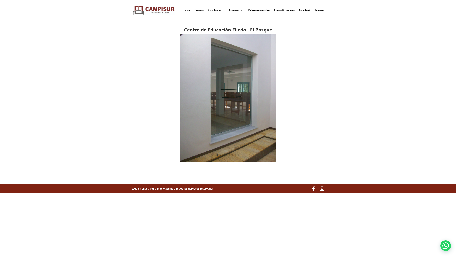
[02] (228, 161)
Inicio (187, 10)
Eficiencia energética (259, 10)
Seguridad (304, 10)
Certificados (214, 10)
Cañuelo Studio (164, 188)
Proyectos (234, 10)
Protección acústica (284, 10)
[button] (445, 245)
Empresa (199, 10)
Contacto (319, 10)
